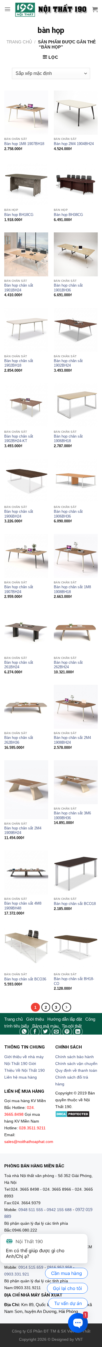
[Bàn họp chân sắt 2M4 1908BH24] (76, 707)
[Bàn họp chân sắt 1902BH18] (26, 330)
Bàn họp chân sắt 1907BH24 (18, 589)
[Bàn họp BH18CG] (26, 183)
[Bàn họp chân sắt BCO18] (76, 872)
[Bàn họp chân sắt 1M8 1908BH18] (76, 556)
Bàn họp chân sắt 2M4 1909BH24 (22, 830)
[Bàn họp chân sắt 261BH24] (26, 631)
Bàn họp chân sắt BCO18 (75, 903)
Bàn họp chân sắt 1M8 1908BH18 (72, 589)
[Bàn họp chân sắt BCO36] (26, 948)
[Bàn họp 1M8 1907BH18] (26, 113)
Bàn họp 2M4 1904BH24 (74, 144)
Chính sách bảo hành (74, 1057)
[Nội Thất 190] (51, 9)
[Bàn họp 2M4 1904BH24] (76, 113)
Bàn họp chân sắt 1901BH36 (68, 287)
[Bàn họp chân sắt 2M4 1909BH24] (26, 789)
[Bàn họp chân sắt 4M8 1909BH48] (26, 872)
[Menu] (7, 9)
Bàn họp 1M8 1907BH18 (24, 144)
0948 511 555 (30, 1210)
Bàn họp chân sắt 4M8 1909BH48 (22, 905)
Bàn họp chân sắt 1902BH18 (18, 363)
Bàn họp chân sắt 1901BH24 (18, 287)
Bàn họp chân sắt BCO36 (25, 979)
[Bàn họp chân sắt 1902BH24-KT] (26, 405)
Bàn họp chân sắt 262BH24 (68, 664)
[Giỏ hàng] (95, 9)
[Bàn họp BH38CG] (76, 183)
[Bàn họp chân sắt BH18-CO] (76, 948)
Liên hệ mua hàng (20, 1077)
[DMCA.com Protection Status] (72, 1113)
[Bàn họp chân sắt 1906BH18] (76, 405)
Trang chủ (19, 41)
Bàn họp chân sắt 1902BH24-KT (18, 438)
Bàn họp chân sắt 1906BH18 (68, 438)
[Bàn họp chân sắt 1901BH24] (26, 254)
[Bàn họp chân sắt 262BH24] (76, 631)
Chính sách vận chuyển (76, 1064)
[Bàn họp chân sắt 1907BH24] (26, 556)
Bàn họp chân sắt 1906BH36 (68, 513)
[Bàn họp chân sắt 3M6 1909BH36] (76, 782)
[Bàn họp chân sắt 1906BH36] (76, 481)
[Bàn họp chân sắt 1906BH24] (26, 481)
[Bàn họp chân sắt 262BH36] (26, 707)
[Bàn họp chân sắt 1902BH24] (76, 330)
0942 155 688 (59, 1210)
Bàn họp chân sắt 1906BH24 (18, 513)
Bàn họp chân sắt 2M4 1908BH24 (72, 740)
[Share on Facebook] (35, 1032)
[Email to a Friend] (56, 1032)
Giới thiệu (35, 1019)
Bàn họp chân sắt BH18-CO (74, 981)
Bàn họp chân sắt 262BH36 (18, 740)
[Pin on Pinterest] (67, 1032)
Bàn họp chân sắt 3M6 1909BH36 (72, 815)
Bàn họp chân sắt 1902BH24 (68, 363)
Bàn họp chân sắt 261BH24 (18, 664)
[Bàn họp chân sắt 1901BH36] (76, 254)
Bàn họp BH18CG (18, 215)
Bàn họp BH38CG (68, 215)
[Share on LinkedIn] (78, 1032)
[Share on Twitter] (46, 1032)
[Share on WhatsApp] (24, 1032)
